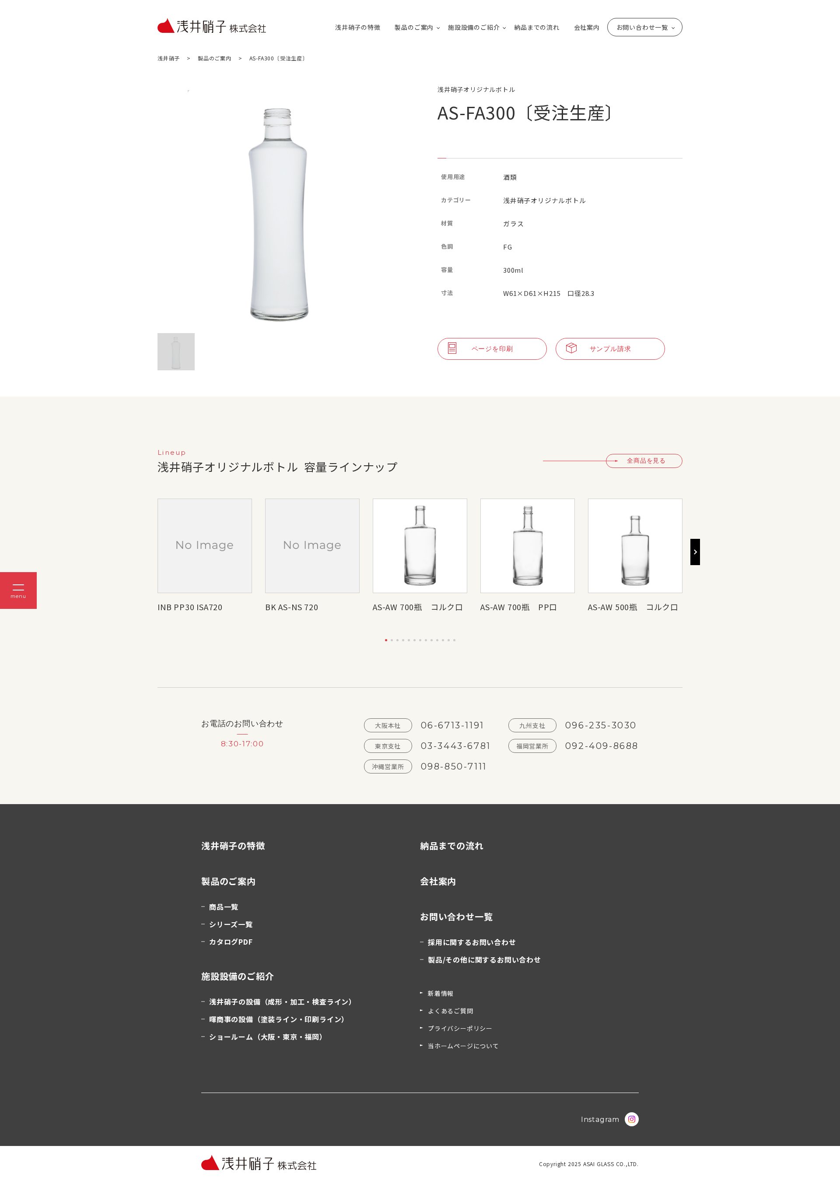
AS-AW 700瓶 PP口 (518, 606)
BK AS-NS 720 (291, 606)
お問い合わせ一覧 (642, 27)
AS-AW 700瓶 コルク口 (418, 606)
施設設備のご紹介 (474, 27)
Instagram (600, 1119)
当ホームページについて (463, 1045)
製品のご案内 (414, 27)
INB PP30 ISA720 (190, 606)
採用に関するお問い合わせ (472, 942)
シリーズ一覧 (231, 924)
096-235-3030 (601, 725)
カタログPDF (231, 941)
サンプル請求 (610, 348)
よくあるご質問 (450, 1010)
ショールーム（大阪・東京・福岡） (268, 1036)
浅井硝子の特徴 (358, 27)
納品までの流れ (537, 27)
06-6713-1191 (452, 725)
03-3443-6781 (456, 746)
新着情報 (441, 993)
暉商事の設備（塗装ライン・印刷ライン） (279, 1019)
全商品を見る (646, 460)
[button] (386, 640)
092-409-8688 (602, 746)
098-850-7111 (454, 766)
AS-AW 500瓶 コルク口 (633, 606)
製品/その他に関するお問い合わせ (484, 959)
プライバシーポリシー (460, 1028)
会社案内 (587, 27)
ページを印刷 (492, 348)
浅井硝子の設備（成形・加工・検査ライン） (282, 1001)
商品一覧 (223, 906)
